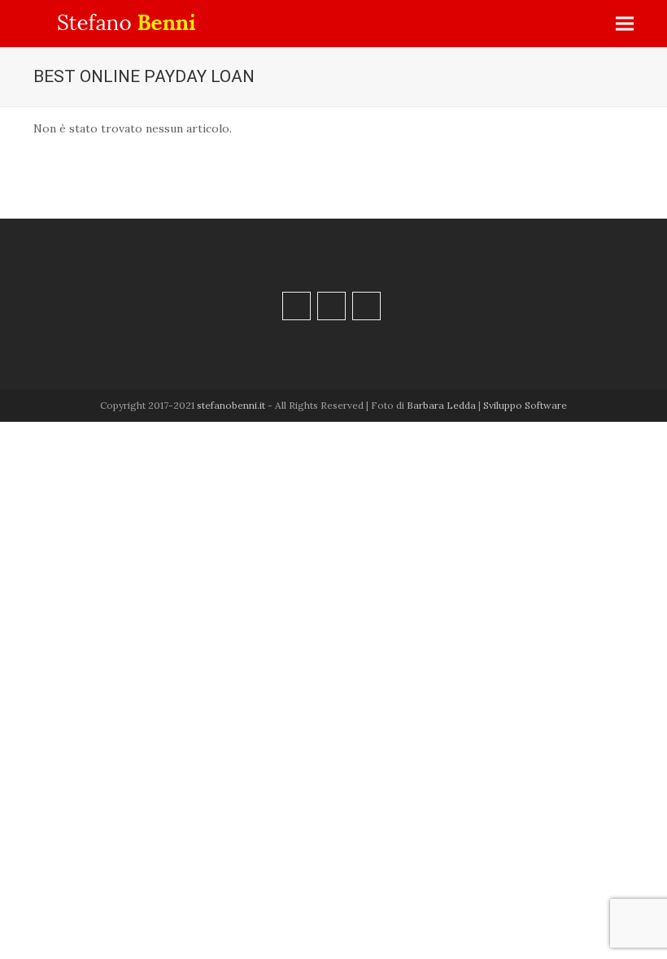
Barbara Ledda (441, 405)
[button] (625, 24)
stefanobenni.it (231, 405)
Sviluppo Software (525, 405)
